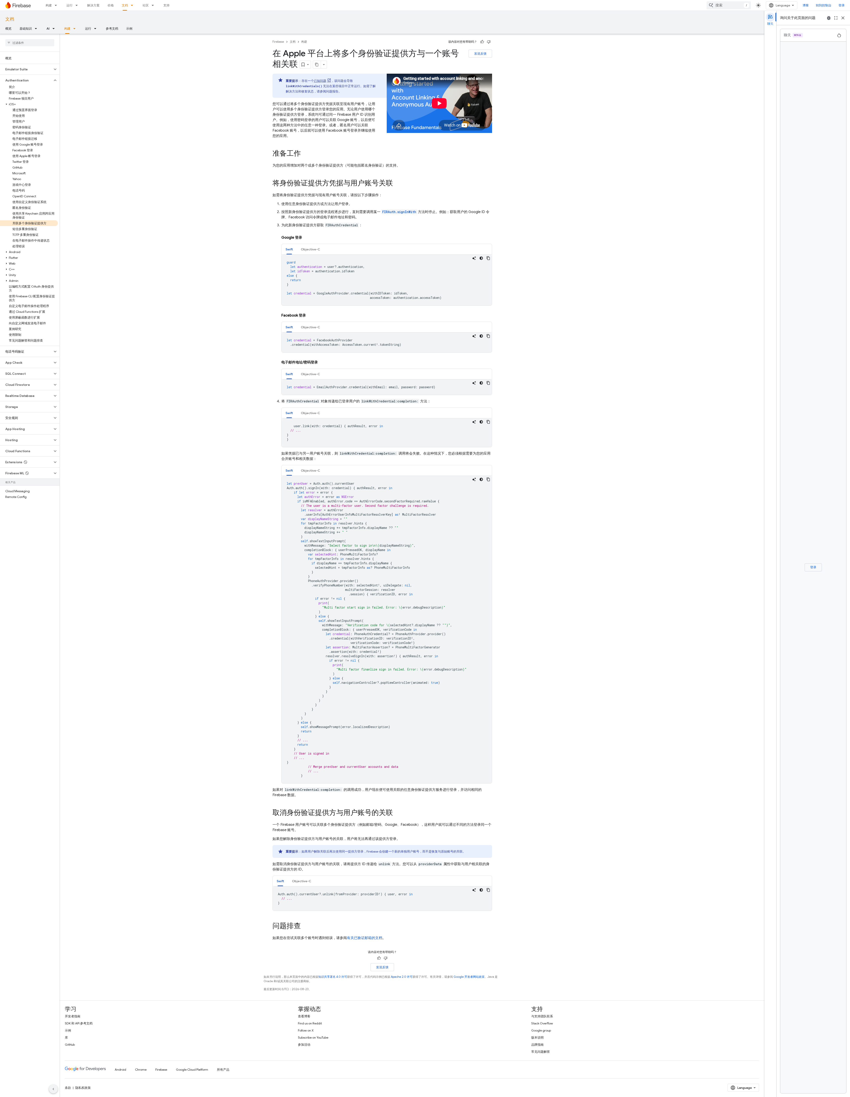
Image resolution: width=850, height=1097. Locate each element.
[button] (26, 69)
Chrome (141, 1070)
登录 (841, 5)
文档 (125, 5)
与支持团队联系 (542, 1016)
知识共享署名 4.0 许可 (332, 977)
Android (120, 1070)
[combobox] (729, 5)
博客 (806, 5)
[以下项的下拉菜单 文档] (133, 5)
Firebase (278, 42)
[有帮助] (482, 41)
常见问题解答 (540, 1052)
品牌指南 (537, 1045)
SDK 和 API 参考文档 (79, 1023)
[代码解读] (474, 258)
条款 (68, 1087)
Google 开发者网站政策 (469, 977)
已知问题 (320, 81)
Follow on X (306, 1030)
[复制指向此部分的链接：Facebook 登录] (310, 315)
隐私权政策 (83, 1087)
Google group (541, 1030)
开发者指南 (72, 1016)
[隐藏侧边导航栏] (53, 1089)
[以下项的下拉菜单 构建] (57, 5)
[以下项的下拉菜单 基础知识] (37, 28)
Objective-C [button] (310, 249)
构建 (49, 5)
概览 (8, 29)
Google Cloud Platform (192, 1070)
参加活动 (304, 1045)
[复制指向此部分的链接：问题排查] (305, 926)
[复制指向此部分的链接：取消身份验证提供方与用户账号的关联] (397, 813)
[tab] (289, 249)
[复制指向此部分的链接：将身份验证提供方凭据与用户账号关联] (397, 183)
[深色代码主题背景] (481, 258)
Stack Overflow (542, 1023)
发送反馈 (480, 54)
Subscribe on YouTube (313, 1037)
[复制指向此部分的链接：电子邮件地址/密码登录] (322, 362)
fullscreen (835, 18)
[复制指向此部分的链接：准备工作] (305, 154)
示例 (129, 29)
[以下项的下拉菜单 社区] (154, 5)
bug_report (828, 18)
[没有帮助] (488, 41)
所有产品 (223, 1070)
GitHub (70, 1045)
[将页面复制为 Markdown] (317, 64)
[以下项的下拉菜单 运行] (78, 5)
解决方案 (93, 5)
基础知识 (25, 29)
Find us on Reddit (310, 1023)
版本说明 (537, 1037)
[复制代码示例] (488, 258)
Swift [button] (289, 249)
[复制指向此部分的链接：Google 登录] (306, 237)
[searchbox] (29, 42)
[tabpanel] (387, 280)
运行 (69, 5)
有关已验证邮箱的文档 (364, 938)
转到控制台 (823, 5)
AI (48, 29)
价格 (111, 5)
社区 (146, 5)
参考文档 (112, 29)
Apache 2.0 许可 (402, 977)
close (843, 18)
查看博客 (304, 1016)
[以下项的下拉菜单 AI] (55, 28)
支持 (166, 5)
